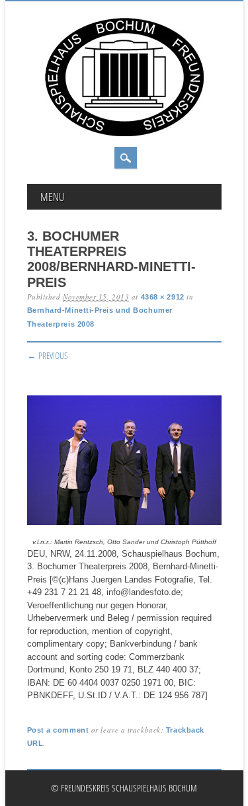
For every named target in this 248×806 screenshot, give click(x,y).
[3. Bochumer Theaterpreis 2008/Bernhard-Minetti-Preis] (124, 525)
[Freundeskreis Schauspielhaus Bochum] (124, 133)
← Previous (47, 355)
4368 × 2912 (163, 297)
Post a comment (58, 730)
